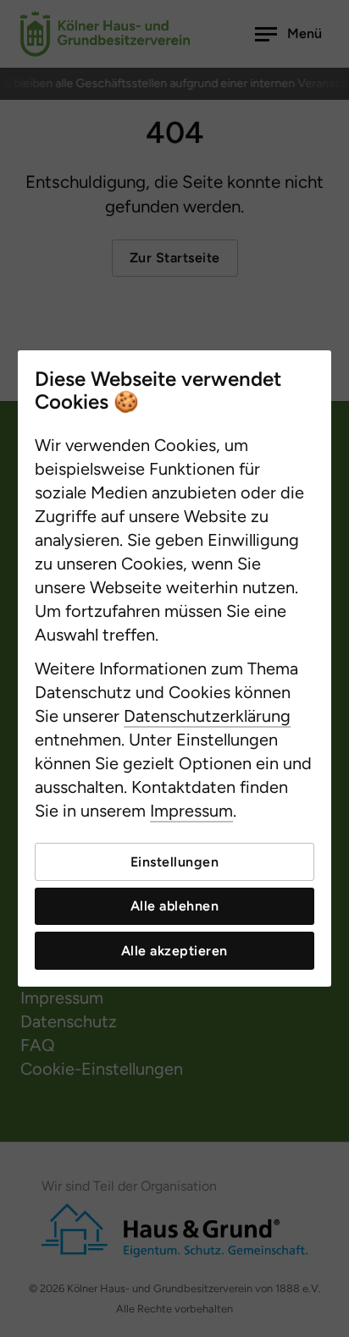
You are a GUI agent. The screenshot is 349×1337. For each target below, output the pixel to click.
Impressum (191, 811)
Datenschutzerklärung (207, 716)
